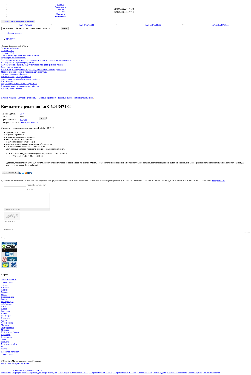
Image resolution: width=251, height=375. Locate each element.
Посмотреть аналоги (29, 122)
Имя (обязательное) (36, 185)
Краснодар (6, 316)
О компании (60, 16)
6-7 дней (23, 119)
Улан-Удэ (5, 342)
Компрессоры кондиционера (34, 373)
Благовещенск (7, 297)
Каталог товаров (8, 98)
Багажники (6, 373)
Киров (4, 313)
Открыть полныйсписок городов (8, 281)
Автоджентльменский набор (14, 74)
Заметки (60, 9)
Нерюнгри (5, 334)
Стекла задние (159, 373)
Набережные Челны (10, 332)
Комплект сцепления (83, 98)
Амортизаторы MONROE (100, 373)
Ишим (4, 309)
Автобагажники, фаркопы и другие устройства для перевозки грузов (32, 65)
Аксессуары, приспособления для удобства (20, 79)
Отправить (8, 229)
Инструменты (7, 81)
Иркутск (5, 306)
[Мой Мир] (28, 172)
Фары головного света (177, 373)
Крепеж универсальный (11, 88)
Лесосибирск (7, 323)
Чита (3, 346)
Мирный (5, 330)
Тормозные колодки (211, 373)
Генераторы (63, 373)
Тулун (3, 339)
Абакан (4, 285)
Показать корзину (15, 33)
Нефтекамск (6, 337)
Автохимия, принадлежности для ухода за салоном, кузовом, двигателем (33, 69)
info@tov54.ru (218, 181)
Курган (4, 320)
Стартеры (16, 373)
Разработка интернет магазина (15, 363)
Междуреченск (7, 327)
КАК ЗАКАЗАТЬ (86, 25)
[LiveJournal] (31, 172)
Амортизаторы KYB (79, 373)
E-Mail (30, 189)
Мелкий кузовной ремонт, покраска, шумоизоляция (24, 72)
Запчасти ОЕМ (7, 51)
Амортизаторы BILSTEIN (124, 373)
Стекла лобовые (145, 373)
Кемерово (5, 311)
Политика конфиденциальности (27, 370)
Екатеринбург (7, 301)
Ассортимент (61, 7)
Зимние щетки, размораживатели (16, 76)
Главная (60, 5)
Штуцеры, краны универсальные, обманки (20, 86)
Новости (61, 12)
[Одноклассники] (25, 172)
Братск (4, 299)
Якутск (4, 349)
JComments (246, 232)
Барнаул (4, 292)
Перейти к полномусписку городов (10, 353)
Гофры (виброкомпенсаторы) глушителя (19, 84)
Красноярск (6, 318)
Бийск (4, 294)
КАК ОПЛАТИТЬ (153, 25)
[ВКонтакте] (20, 172)
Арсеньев (5, 287)
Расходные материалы (11, 67)
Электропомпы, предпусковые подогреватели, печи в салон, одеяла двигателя (36, 60)
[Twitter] (23, 172)
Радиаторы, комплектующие (13, 58)
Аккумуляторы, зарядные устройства (17, 62)
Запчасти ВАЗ (7, 53)
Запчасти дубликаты (10, 48)
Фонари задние (195, 373)
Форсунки (52, 373)
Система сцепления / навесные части (55, 98)
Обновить (10, 221)
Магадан (5, 325)
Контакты (60, 14)
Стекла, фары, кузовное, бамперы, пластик (20, 55)
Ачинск (4, 290)
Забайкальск (6, 304)
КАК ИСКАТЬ (25, 25)
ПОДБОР (10, 39)
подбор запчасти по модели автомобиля (18, 22)
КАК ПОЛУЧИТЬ (220, 25)
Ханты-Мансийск (9, 344)
